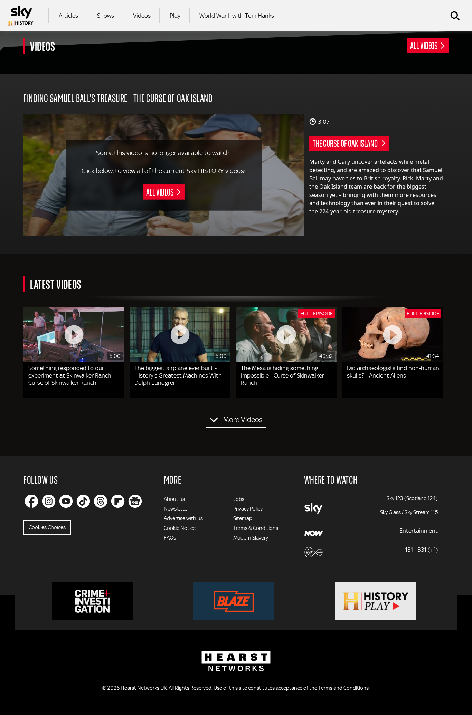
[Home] (21, 15)
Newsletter (176, 509)
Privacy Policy (248, 509)
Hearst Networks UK (144, 688)
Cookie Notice (180, 528)
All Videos (424, 45)
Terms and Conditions (343, 688)
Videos (142, 15)
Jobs (238, 499)
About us (174, 499)
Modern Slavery (250, 538)
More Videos (243, 420)
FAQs (170, 538)
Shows (105, 15)
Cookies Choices (47, 527)
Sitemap (242, 518)
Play (175, 15)
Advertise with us (183, 518)
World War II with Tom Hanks (236, 15)
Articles (68, 15)
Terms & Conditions (255, 528)
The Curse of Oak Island (346, 143)
